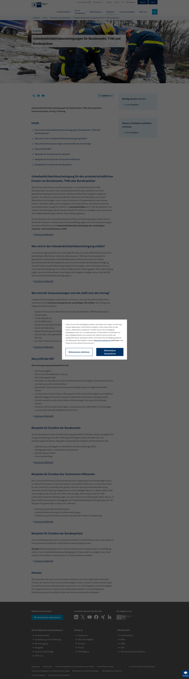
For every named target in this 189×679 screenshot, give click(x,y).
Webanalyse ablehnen (79, 352)
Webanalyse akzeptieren (110, 352)
